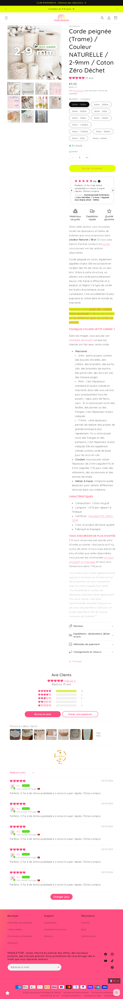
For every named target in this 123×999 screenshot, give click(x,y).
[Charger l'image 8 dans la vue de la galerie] (55, 102)
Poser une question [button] (80, 714)
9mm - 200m (101, 139)
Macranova (35, 992)
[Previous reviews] (72, 190)
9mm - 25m (78, 138)
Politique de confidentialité (104, 992)
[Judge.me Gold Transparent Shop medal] (60, 756)
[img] (18, 781)
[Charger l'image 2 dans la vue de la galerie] (27, 89)
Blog (83, 929)
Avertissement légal (92, 996)
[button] (6, 18)
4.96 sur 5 (69, 680)
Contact (85, 922)
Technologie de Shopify (50, 992)
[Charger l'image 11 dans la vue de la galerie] (41, 116)
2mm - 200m (101, 104)
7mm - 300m (103, 131)
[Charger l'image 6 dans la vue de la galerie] (27, 102)
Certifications (88, 936)
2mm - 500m (79, 111)
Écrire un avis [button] (42, 714)
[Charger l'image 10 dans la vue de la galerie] (27, 116)
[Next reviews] (113, 190)
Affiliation (13, 943)
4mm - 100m (79, 118)
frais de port (78, 90)
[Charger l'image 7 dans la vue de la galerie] (41, 102)
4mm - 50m (100, 111)
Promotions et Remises (20, 936)
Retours (48, 936)
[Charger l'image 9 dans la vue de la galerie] (14, 116)
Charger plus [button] (61, 896)
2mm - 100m (79, 104)
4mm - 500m (101, 118)
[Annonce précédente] (6, 9)
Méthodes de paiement (20, 922)
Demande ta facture (55, 929)
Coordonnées (110, 996)
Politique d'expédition (71, 996)
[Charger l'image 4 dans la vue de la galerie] (55, 89)
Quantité (73, 151)
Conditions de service (49, 996)
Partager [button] (77, 661)
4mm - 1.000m (80, 124)
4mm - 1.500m (80, 131)
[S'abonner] (58, 967)
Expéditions (50, 922)
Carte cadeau (15, 929)
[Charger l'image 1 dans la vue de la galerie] (14, 89)
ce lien (106, 243)
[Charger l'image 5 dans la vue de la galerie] (14, 102)
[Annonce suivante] (117, 9)
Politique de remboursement (76, 992)
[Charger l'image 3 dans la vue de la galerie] (41, 89)
